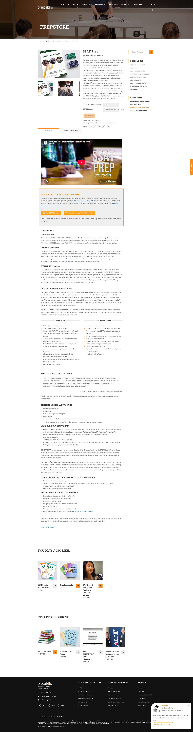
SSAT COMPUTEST (83, 705)
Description (48, 131)
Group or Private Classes (92, 104)
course (113, 123)
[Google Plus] (94, 126)
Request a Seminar (143, 702)
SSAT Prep (133, 68)
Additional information (70, 131)
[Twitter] (99, 126)
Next (82, 64)
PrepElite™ (86, 4)
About (75, 4)
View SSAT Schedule (52, 213)
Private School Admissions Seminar (81, 511)
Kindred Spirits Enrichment (140, 101)
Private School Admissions (60, 41)
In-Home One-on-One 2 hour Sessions (76, 259)
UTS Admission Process (138, 77)
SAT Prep (110, 688)
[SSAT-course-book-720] (59, 64)
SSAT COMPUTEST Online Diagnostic (88, 655)
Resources (125, 4)
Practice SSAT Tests (66, 652)
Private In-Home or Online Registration (81, 213)
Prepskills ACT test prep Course (112, 652)
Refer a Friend (142, 705)
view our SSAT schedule (85, 201)
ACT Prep (110, 695)
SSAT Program (88, 109)
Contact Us (141, 688)
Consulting (112, 4)
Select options (55, 586)
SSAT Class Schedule (137, 71)
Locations (141, 691)
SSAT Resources (135, 80)
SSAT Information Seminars (140, 83)
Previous (35, 64)
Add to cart (89, 116)
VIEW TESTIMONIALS (48, 527)
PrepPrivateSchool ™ (137, 65)
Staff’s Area (60, 717)
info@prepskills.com (48, 700)
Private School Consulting (140, 74)
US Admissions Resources (116, 702)
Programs (99, 4)
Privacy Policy (41, 717)
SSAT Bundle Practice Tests (43, 586)
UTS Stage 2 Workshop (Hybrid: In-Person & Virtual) (88, 590)
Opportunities (142, 698)
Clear (122, 109)
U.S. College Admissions (138, 110)
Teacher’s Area (51, 717)
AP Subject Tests (44, 651)
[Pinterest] (103, 126)
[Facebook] (90, 126)
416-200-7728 (64, 4)
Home (39, 41)
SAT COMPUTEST (113, 705)
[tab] (49, 130)
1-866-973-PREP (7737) (48, 696)
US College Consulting (114, 698)
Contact (149, 4)
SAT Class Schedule (114, 691)
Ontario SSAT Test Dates (138, 86)
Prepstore (138, 4)
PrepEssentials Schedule (145, 695)
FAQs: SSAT (133, 89)
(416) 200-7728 (46, 692)
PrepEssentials (66, 585)
